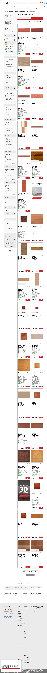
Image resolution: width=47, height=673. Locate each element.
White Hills (7, 25)
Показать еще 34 (30, 574)
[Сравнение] (38, 3)
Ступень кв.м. (9, 93)
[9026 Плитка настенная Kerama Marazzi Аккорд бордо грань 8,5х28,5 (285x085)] (37, 30)
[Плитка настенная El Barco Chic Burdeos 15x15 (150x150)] (24, 308)
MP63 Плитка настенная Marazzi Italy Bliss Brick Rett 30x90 (21, 435)
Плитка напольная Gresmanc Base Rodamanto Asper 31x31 (35, 496)
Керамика (8, 202)
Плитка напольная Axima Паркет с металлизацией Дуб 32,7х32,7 (21, 466)
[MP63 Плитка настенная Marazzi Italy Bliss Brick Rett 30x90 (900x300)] (24, 425)
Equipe (25, 637)
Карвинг (8, 156)
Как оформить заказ (26, 649)
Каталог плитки (20, 608)
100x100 (8, 114)
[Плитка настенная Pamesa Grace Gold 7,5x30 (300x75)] (37, 249)
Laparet (25, 612)
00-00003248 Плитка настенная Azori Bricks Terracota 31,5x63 (21, 258)
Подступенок (9, 91)
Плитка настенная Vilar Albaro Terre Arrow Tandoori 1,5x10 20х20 (21, 555)
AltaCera (25, 617)
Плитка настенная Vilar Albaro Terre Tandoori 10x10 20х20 (35, 555)
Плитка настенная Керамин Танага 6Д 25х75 (35, 105)
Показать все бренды (9, 31)
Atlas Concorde (26, 623)
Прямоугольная (9, 190)
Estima (25, 621)
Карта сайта (26, 652)
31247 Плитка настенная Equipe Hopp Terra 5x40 (21, 165)
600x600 (8, 112)
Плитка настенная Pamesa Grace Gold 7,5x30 (34, 258)
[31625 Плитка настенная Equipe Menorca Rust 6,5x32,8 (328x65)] (37, 156)
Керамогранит (19, 616)
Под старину (8, 226)
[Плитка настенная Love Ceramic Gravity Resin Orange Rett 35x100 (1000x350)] (37, 516)
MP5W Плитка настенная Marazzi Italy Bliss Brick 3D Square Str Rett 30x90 (35, 435)
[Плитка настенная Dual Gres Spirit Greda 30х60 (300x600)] (24, 127)
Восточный (8, 173)
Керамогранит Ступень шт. (9, 99)
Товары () (37, 18)
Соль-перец (8, 225)
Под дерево (9, 228)
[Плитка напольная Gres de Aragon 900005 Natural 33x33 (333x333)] (24, 365)
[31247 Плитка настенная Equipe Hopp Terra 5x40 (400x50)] (24, 156)
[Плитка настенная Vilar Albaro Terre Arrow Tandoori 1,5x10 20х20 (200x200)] (24, 545)
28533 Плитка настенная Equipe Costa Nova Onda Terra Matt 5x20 (21, 106)
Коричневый (10, 51)
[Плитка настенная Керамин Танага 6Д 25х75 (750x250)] (37, 96)
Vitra (24, 631)
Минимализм (9, 172)
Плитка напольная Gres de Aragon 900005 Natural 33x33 (21, 374)
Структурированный (10, 157)
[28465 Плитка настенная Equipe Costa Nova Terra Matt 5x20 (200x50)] (37, 62)
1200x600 (8, 109)
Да (7, 210)
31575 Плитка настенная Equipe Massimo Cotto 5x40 (35, 228)
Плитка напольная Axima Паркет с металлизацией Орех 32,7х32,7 (35, 466)
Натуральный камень (10, 200)
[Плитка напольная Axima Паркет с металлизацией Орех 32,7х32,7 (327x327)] (37, 456)
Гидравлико (8, 221)
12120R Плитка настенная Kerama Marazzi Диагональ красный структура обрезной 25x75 (21, 197)
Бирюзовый (9, 49)
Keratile (6, 28)
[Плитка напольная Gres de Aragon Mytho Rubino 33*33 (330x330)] (24, 336)
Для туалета (9, 128)
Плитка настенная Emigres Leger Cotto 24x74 (34, 288)
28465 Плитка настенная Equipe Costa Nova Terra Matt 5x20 (35, 72)
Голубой (9, 48)
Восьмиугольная (9, 191)
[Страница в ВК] (7, 617)
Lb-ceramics (26, 625)
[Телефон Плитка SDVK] (43, 3)
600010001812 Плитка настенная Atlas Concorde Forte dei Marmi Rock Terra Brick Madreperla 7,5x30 (21, 73)
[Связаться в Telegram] (45, 3)
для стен (19, 593)
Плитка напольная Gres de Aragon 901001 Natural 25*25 (35, 374)
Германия (8, 77)
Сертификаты (19, 645)
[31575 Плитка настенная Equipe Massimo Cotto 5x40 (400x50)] (37, 219)
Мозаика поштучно (10, 95)
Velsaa (25, 629)
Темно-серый (10, 46)
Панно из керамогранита (9, 139)
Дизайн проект (26, 643)
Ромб (7, 185)
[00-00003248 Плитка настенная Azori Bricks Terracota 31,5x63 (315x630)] (24, 249)
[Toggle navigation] (2, 3)
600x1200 (8, 111)
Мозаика (8, 147)
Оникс (7, 223)
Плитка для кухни (19, 621)
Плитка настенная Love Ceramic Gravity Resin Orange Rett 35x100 (35, 526)
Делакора (25, 614)
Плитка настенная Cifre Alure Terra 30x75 (35, 345)
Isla (5, 20)
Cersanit (6, 24)
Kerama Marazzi (8, 23)
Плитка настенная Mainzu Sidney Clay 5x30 (21, 288)
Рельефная (8, 154)
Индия (7, 79)
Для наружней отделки (10, 126)
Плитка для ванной (19, 614)
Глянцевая (8, 161)
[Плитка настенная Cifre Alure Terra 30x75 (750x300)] (37, 336)
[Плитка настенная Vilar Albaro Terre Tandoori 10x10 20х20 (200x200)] (37, 545)
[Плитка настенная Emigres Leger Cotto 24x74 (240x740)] (37, 279)
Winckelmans (7, 18)
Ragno (25, 635)
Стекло (7, 204)
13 (35, 571)
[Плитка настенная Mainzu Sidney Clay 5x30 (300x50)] (24, 279)
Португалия (8, 75)
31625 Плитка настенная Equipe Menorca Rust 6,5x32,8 (35, 165)
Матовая (8, 159)
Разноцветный (10, 44)
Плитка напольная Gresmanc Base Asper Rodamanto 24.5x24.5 (22, 526)
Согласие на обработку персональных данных (20, 659)
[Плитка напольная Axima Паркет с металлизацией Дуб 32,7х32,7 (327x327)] (24, 456)
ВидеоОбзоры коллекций (26, 660)
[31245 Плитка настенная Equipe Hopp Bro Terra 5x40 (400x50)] (37, 127)
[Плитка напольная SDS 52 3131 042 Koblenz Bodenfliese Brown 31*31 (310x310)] (37, 395)
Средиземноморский (10, 170)
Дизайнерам (19, 650)
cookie (9, 661)
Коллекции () (24, 18)
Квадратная (9, 188)
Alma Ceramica (26, 619)
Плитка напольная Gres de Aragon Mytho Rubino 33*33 (21, 346)
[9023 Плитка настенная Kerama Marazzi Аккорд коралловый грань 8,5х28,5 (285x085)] (24, 30)
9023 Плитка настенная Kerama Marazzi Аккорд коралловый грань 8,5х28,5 (21, 40)
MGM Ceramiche (8, 21)
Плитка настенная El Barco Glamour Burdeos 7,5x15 (35, 317)
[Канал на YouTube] (5, 617)
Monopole (6, 29)
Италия (8, 80)
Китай (7, 82)
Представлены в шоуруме (26, 663)
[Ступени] (37, 190)
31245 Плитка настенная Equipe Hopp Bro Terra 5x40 (35, 136)
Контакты (19, 643)
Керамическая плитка (19, 611)
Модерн (8, 177)
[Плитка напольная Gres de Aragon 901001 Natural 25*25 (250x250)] (37, 365)
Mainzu (25, 633)
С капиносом (9, 142)
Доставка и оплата (19, 648)
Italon (25, 610)
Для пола (8, 130)
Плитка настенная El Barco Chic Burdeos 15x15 (21, 317)
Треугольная (9, 186)
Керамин (6, 27)
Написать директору (25, 655)
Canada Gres (7, 22)
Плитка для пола (20, 618)
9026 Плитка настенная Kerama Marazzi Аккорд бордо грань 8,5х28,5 (35, 40)
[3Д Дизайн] (24, 490)
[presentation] (5, 44)
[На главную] (6, 3)
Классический (9, 175)
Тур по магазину (26, 657)
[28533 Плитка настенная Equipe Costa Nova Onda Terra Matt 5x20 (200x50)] (24, 96)
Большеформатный (9, 145)
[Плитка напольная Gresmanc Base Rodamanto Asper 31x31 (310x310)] (37, 486)
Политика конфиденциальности (21, 655)
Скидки (18, 652)
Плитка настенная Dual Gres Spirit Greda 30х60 (21, 136)
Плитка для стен (20, 623)
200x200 (8, 107)
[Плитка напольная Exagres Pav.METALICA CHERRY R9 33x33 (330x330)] (24, 219)
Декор (7, 122)
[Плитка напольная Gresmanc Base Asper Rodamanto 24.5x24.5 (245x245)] (24, 516)
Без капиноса (9, 141)
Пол (7, 96)
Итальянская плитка (19, 626)
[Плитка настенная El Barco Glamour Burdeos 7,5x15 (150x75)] (37, 308)
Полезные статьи (25, 646)
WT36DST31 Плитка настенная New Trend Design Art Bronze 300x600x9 (22, 404)
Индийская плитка (19, 629)
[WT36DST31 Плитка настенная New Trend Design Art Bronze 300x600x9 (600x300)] (24, 395)
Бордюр (8, 124)
